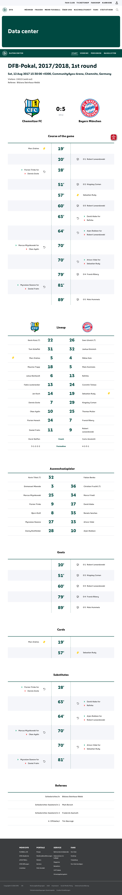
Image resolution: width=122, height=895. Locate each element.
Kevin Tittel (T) (34, 477)
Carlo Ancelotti (88, 439)
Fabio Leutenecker (32, 385)
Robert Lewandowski (96, 159)
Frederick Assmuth (70, 813)
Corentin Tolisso (89, 385)
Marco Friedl (89, 495)
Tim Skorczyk (68, 821)
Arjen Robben (93, 231)
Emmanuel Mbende (32, 486)
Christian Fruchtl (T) (92, 486)
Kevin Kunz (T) (34, 340)
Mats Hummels (93, 299)
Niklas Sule (87, 358)
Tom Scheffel (34, 349)
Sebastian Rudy (89, 195)
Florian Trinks (30, 170)
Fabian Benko (89, 477)
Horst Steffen (34, 439)
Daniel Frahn (33, 289)
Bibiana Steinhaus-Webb (28, 83)
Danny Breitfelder (33, 531)
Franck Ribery (93, 274)
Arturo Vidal (92, 260)
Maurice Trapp (34, 367)
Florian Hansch (33, 420)
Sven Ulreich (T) (89, 340)
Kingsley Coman (94, 184)
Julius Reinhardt (33, 376)
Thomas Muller (88, 411)
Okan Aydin (34, 249)
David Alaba (92, 216)
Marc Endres (33, 148)
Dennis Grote (33, 174)
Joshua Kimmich (89, 349)
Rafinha (90, 220)
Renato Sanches (90, 513)
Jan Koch (36, 394)
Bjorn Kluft (36, 513)
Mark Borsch (67, 805)
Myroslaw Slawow (28, 285)
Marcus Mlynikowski (27, 245)
